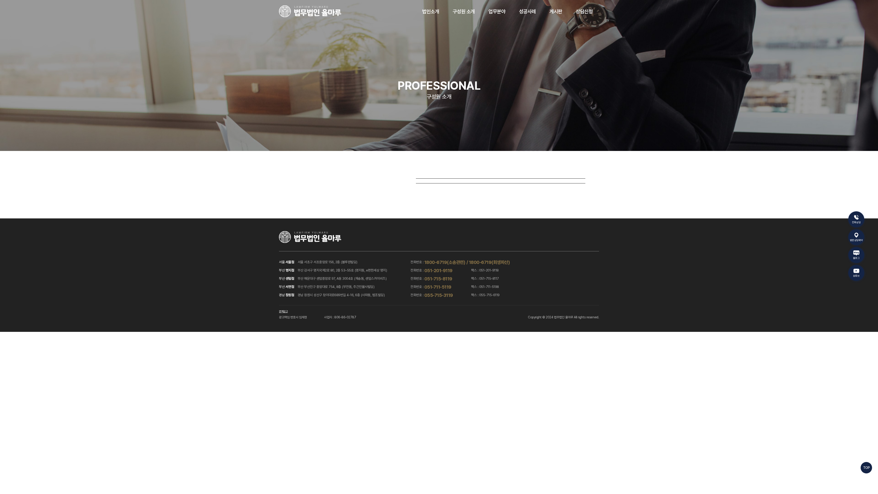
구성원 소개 (464, 11)
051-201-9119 (438, 270)
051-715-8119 (438, 279)
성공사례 (527, 11)
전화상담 (856, 222)
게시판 (555, 11)
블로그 (856, 258)
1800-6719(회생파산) (489, 262)
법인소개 (430, 11)
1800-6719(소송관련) (445, 262)
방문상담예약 (856, 240)
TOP (866, 468)
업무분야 (496, 11)
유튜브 (856, 275)
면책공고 (283, 311)
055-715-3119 (438, 295)
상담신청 (584, 11)
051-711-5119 (437, 287)
